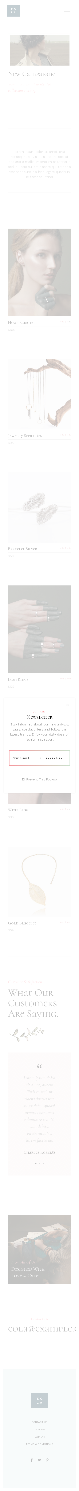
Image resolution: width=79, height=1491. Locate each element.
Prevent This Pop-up (41, 779)
